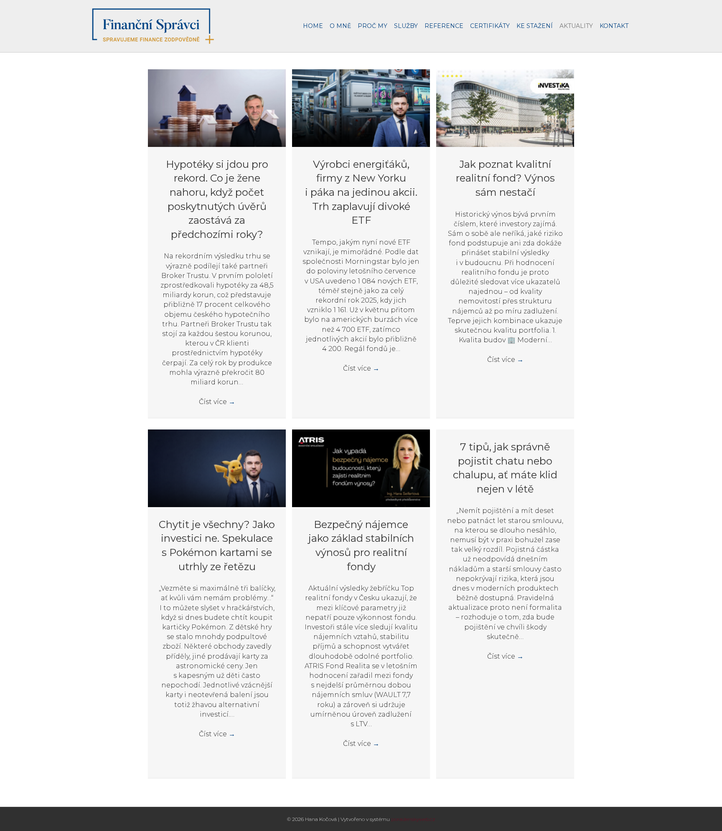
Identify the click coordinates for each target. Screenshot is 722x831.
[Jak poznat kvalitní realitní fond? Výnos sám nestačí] (505, 107)
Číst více (217, 402)
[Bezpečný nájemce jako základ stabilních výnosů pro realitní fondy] (361, 468)
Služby (406, 26)
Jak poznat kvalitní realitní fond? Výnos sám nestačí (505, 178)
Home (313, 26)
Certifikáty (490, 26)
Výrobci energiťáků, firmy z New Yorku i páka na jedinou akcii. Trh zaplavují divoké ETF (361, 192)
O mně (340, 26)
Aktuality (576, 26)
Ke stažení (534, 26)
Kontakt (614, 26)
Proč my (372, 26)
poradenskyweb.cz (413, 819)
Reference (444, 26)
